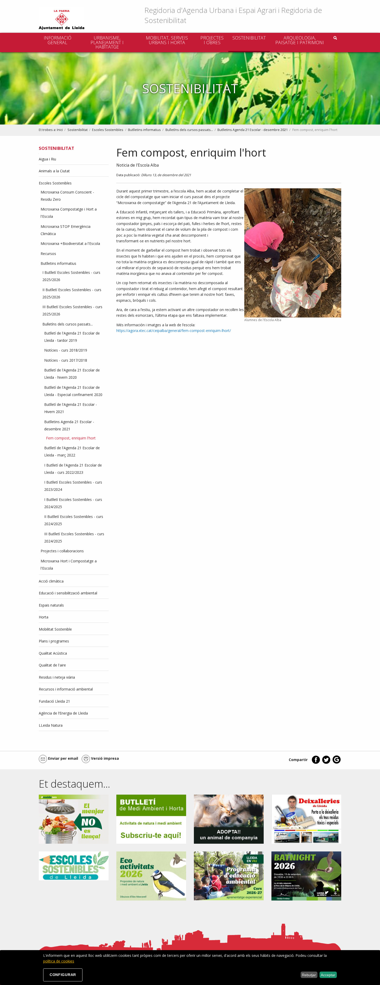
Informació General (57, 40)
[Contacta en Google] (336, 762)
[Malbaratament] (74, 818)
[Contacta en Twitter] (326, 762)
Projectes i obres (212, 40)
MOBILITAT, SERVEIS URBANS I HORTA (167, 40)
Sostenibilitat (249, 38)
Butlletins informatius (144, 130)
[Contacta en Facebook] (316, 762)
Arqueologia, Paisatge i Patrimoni (299, 40)
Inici (60, 130)
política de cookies (58, 961)
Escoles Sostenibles (107, 130)
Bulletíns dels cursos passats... (189, 130)
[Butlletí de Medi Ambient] (151, 818)
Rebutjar (309, 975)
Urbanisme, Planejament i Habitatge (107, 42)
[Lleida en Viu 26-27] (229, 875)
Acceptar (328, 975)
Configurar (63, 975)
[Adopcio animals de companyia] (229, 818)
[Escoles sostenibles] (74, 865)
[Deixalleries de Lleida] (306, 818)
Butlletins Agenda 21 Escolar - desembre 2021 (252, 130)
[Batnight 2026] (306, 875)
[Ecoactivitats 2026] (151, 875)
